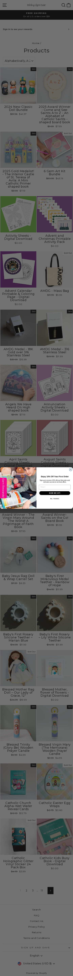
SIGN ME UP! (54, 493)
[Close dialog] (70, 469)
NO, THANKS (54, 498)
